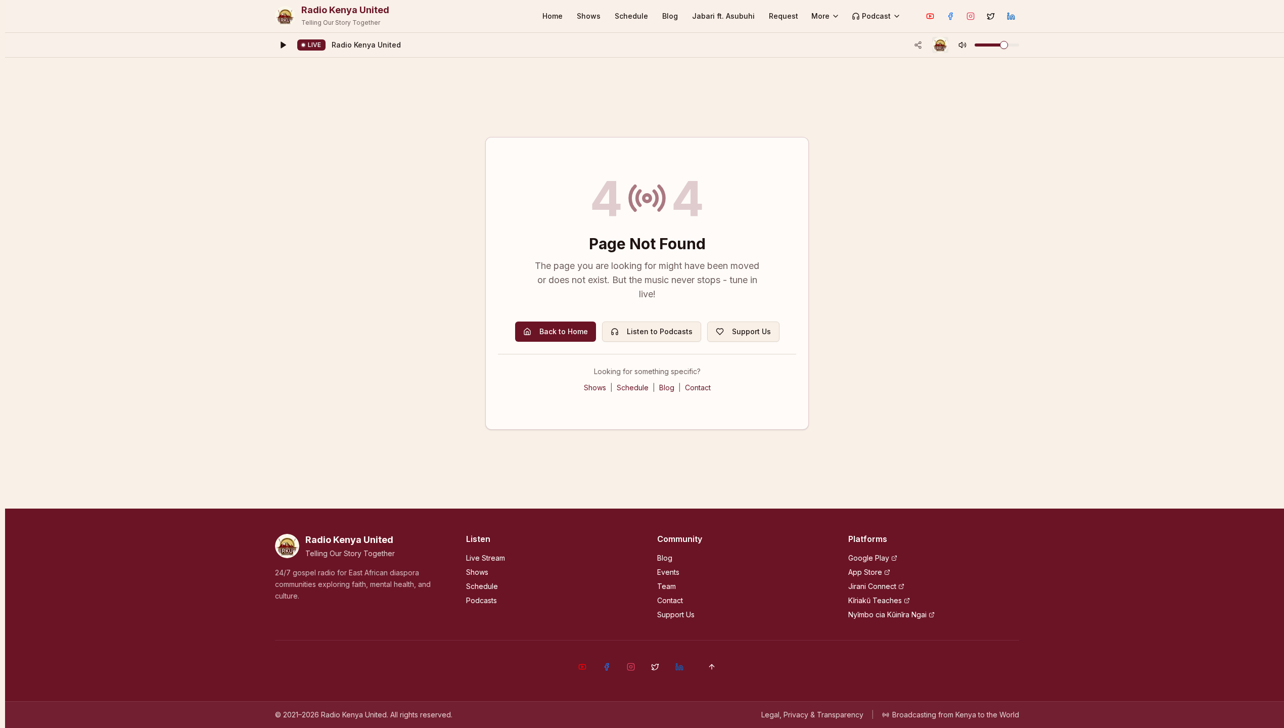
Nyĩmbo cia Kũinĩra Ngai (887, 614)
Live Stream (485, 558)
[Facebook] (950, 16)
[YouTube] (930, 16)
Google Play (868, 558)
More (820, 16)
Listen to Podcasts (660, 331)
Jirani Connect (872, 586)
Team (666, 586)
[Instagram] (970, 16)
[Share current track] (918, 45)
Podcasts (481, 600)
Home (552, 16)
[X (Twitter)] (991, 16)
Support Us (751, 331)
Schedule (631, 16)
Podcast (876, 16)
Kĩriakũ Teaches (875, 600)
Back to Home (563, 331)
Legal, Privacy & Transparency (812, 714)
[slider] (1004, 45)
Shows (589, 16)
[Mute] (962, 45)
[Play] (283, 45)
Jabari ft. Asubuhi (723, 16)
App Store (865, 572)
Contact (698, 387)
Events (668, 572)
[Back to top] (712, 667)
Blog (670, 16)
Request (783, 16)
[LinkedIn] (1011, 16)
